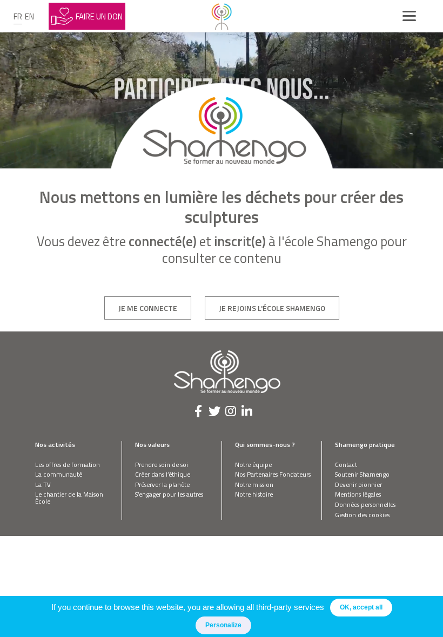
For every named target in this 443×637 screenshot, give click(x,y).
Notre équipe (253, 464)
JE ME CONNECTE (147, 308)
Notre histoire (254, 494)
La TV (43, 484)
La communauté (58, 474)
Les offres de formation (67, 464)
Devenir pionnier (358, 484)
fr (18, 16)
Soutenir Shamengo (362, 474)
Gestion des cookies (362, 514)
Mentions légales (358, 494)
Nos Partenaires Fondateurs (273, 474)
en (29, 16)
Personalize (223, 625)
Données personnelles (365, 504)
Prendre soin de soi (161, 464)
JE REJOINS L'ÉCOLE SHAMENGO (272, 308)
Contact (346, 464)
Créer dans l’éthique (162, 474)
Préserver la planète (162, 484)
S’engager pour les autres (169, 494)
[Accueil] (221, 16)
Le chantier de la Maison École (69, 498)
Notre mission (254, 484)
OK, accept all (361, 607)
